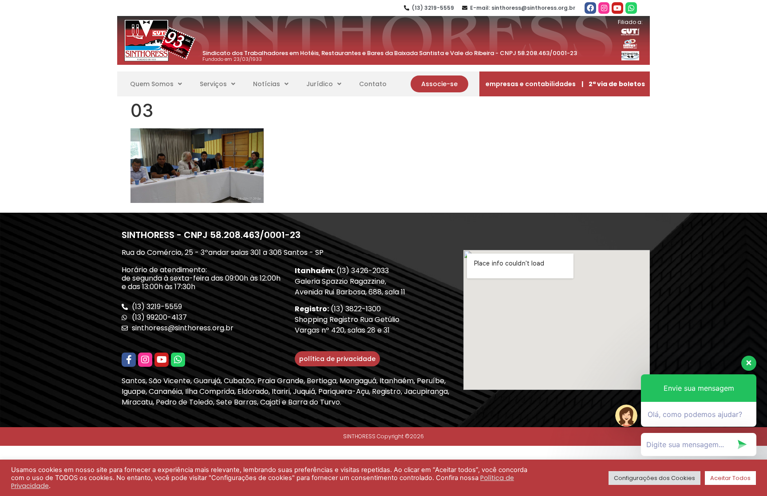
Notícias (266, 83)
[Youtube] (617, 8)
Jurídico (319, 83)
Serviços (213, 83)
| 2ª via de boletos (613, 83)
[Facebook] (590, 8)
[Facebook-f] (129, 360)
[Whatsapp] (631, 8)
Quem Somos (152, 83)
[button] (439, 83)
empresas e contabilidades (531, 83)
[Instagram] (604, 8)
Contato (373, 83)
